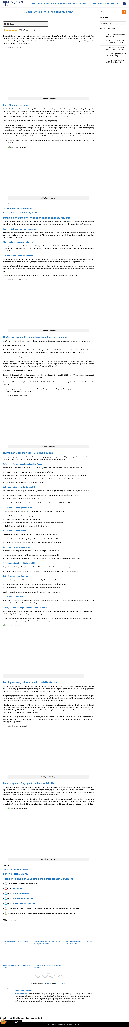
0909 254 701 (18, 888)
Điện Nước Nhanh (58, 3)
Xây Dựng (83, 3)
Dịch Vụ (44, 3)
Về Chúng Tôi (112, 3)
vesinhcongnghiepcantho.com (25, 903)
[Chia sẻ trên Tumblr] (57, 976)
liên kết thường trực (60, 983)
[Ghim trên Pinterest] (46, 976)
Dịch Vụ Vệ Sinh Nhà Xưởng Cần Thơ (15, 874)
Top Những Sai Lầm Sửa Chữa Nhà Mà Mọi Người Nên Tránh (47, 943)
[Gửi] (124, 12)
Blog (48, 983)
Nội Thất (72, 3)
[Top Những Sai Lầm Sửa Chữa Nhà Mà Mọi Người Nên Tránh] (48, 932)
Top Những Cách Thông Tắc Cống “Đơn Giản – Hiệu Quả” (115, 48)
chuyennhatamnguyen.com (24, 898)
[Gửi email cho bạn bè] (43, 976)
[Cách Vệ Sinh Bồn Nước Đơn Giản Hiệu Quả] (17, 932)
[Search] (124, 3)
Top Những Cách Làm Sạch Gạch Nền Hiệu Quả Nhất (20, 213)
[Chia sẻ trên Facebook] (36, 976)
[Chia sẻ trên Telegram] (60, 976)
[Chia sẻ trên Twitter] (39, 976)
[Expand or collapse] (46, 24)
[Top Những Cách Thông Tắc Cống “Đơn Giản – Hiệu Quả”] (80, 932)
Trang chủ (35, 3)
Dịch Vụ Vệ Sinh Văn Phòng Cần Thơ (15, 869)
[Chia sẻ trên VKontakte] (50, 976)
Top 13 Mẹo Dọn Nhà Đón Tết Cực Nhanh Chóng (116, 55)
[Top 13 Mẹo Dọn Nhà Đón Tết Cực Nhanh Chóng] (17, 956)
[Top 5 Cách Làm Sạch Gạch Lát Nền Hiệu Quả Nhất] (48, 956)
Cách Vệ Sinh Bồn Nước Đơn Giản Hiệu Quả (17, 208)
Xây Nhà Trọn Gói (96, 3)
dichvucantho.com (21, 994)
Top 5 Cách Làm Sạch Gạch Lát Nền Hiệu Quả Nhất (115, 61)
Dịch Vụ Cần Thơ (13, 3)
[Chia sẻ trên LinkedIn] (53, 976)
